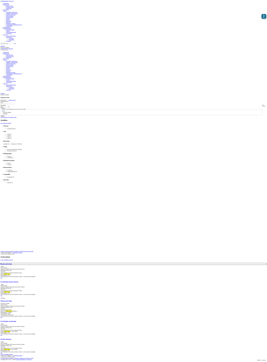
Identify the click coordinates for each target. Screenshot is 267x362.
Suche (2, 102)
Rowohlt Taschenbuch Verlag (14, 149)
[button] (264, 105)
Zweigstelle (3, 105)
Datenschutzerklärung (21, 359)
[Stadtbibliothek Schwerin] (7, 1)
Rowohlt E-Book (11, 150)
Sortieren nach (4, 252)
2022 (9, 137)
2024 (9, 134)
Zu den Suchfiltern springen (7, 259)
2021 (9, 138)
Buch (9, 156)
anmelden (3, 46)
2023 (9, 135)
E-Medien (5, 113)
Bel (8, 163)
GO (15, 43)
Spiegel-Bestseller (11, 171)
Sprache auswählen (5, 47)
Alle (4, 111)
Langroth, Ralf (11, 128)
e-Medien (10, 157)
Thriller (9, 170)
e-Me (9, 164)
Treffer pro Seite (11, 254)
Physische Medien (7, 112)
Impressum (29, 359)
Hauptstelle (10, 177)
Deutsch (9, 182)
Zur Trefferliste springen (6, 123)
